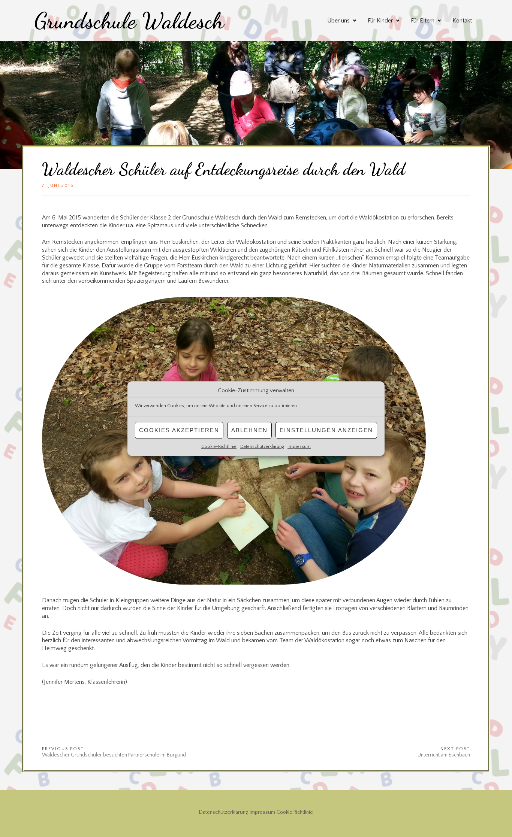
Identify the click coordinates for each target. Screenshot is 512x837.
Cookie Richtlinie (295, 812)
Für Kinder (380, 20)
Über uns (338, 20)
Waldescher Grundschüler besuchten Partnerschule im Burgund (114, 755)
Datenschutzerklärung (262, 446)
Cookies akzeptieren (179, 430)
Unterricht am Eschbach (444, 755)
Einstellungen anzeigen (326, 430)
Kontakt (462, 20)
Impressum (299, 446)
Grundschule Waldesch (129, 20)
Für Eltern (422, 20)
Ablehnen (249, 430)
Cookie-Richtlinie (219, 446)
